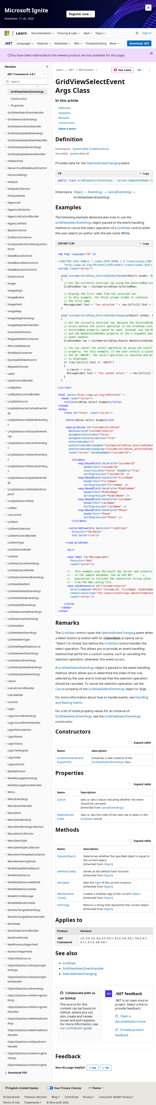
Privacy (87, 1097)
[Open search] (137, 33)
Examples (64, 113)
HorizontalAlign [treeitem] (17, 175)
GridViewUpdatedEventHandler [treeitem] (27, 140)
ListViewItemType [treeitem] (19, 639)
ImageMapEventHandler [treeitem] (23, 325)
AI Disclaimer (11, 1097)
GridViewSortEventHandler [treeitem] (24, 126)
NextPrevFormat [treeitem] (18, 937)
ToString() (63, 905)
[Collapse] (47, 67)
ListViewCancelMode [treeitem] (21, 570)
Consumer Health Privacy (115, 1097)
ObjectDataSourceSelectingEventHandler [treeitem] (27, 1067)
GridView (123, 228)
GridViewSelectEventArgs (73, 222)
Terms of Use (11, 1102)
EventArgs (95, 192)
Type (98, 882)
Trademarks (31, 1102)
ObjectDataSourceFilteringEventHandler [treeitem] (27, 1009)
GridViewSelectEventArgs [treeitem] (27, 91)
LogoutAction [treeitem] (16, 764)
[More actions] (149, 70)
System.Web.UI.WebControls (91, 149)
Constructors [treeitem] (19, 98)
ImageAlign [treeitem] (15, 290)
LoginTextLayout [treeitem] (18, 750)
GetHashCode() (66, 871)
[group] (104, 180)
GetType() (63, 882)
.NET (71, 70)
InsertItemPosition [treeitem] (19, 332)
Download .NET (139, 43)
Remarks (63, 118)
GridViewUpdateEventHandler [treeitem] (27, 154)
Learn (59, 70)
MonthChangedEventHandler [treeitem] (26, 917)
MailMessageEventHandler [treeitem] (25, 785)
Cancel (60, 689)
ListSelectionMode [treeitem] (19, 549)
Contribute (71, 1097)
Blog (54, 1097)
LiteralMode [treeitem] (15, 695)
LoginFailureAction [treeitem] (19, 729)
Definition (64, 108)
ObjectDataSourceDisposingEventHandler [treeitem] (27, 979)
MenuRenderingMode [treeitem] (22, 861)
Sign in (146, 33)
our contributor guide (76, 1028)
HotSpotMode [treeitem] (16, 195)
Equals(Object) (66, 856)
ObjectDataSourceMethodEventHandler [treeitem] (28, 1032)
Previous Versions (36, 1097)
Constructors (66, 123)
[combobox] (26, 74)
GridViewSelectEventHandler (83, 968)
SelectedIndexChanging (104, 163)
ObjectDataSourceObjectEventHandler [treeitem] (27, 1044)
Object (78, 192)
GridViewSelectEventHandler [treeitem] (26, 112)
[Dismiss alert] (148, 8)
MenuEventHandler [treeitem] (20, 806)
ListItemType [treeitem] (16, 542)
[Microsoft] (7, 33)
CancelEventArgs (119, 192)
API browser (86, 70)
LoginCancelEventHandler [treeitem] (24, 722)
